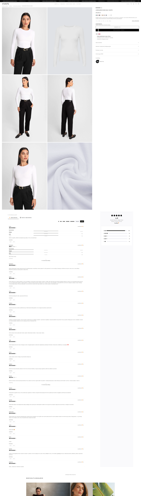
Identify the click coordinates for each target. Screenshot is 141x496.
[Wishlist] (136, 4)
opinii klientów (116, 220)
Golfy (32, 478)
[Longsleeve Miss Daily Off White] (107, 15)
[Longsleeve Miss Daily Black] (99, 15)
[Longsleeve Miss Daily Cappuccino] (101, 15)
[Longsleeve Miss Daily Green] (96, 15)
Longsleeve (38, 478)
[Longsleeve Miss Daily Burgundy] (97, 15)
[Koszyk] (138, 4)
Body (28, 478)
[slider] (46, 235)
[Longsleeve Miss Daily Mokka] (104, 15)
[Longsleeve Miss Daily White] (111, 15)
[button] (128, 4)
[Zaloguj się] (133, 4)
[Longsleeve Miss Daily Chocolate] (102, 15)
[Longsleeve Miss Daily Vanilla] (109, 15)
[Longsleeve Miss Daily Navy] (106, 15)
